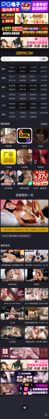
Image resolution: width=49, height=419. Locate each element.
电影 (3, 87)
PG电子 (12, 67)
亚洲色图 (22, 95)
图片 (3, 96)
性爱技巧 (44, 108)
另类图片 (44, 98)
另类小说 (22, 108)
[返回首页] (46, 414)
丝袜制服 (22, 80)
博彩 (3, 69)
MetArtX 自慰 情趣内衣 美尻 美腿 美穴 (16, 236)
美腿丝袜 (12, 98)
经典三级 (22, 89)
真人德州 (22, 67)
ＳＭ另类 (44, 80)
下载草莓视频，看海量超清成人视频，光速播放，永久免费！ (24, 230)
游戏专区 (44, 67)
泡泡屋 (22, 117)
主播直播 (33, 80)
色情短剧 (33, 117)
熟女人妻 (12, 80)
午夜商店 (22, 113)
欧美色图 (33, 95)
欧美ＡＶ (33, 76)
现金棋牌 (33, 71)
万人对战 (33, 67)
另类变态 (44, 89)
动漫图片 (44, 95)
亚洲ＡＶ (12, 76)
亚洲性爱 (12, 85)
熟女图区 (33, 98)
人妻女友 (33, 104)
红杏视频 (12, 117)
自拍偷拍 (22, 76)
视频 (3, 78)
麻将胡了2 (12, 71)
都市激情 (12, 104)
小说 (3, 105)
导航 (3, 114)
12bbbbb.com (24, 53)
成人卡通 (33, 85)
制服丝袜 (12, 89)
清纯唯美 (22, 98)
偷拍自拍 (22, 85)
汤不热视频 (44, 113)
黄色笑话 (33, 108)
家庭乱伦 (22, 104)
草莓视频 (33, 113)
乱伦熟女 (33, 89)
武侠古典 (44, 104)
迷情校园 (12, 108)
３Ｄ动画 (44, 76)
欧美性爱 (44, 85)
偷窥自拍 (12, 95)
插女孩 (12, 113)
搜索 (43, 59)
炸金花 (22, 71)
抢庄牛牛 (44, 71)
